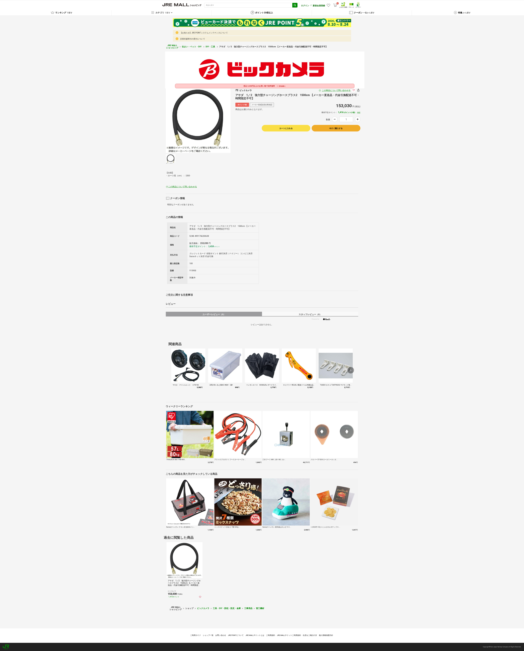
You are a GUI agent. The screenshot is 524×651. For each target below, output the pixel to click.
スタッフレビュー (310, 314)
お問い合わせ (220, 635)
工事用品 (248, 608)
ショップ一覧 (208, 635)
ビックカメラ (203, 608)
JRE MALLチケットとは (254, 635)
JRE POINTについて (236, 635)
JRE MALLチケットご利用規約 (289, 635)
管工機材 (260, 608)
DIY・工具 (211, 46)
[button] (350, 370)
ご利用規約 (270, 635)
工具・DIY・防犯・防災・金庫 (227, 608)
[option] (198, 120)
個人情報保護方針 (326, 635)
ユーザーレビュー (214, 314)
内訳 (358, 112)
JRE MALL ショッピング (172, 46)
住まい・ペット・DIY (192, 46)
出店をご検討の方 (310, 635)
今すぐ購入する (336, 128)
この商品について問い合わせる (336, 90)
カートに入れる (286, 128)
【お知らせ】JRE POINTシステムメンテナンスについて (204, 33)
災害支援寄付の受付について (192, 39)
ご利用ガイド (195, 635)
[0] (335, 5)
